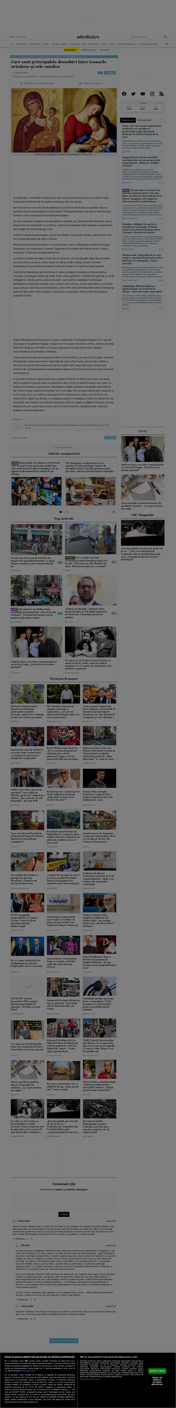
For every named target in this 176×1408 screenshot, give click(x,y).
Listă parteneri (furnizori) (90, 1379)
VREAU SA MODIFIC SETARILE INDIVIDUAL (157, 1381)
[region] (88, 1380)
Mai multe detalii (28, 1371)
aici (69, 1389)
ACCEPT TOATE (157, 1371)
